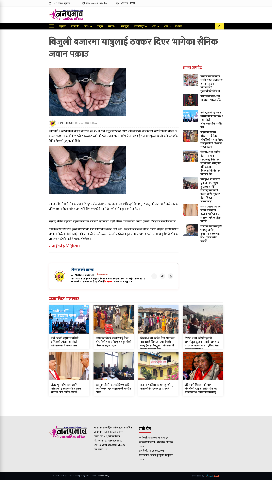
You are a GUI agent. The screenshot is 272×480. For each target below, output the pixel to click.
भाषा (154, 27)
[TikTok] (162, 276)
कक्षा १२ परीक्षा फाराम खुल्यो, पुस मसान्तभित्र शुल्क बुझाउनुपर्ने (157, 387)
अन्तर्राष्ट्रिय (139, 27)
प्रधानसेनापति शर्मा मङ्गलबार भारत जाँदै (210, 98)
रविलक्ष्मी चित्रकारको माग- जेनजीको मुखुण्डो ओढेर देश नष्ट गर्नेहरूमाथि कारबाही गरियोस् (201, 389)
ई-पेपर (178, 27)
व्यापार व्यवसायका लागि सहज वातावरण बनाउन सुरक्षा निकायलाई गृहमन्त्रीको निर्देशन (211, 84)
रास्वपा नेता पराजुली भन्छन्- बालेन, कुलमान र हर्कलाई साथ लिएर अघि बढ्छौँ (211, 234)
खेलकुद (125, 27)
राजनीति (75, 27)
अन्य (165, 27)
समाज (111, 27)
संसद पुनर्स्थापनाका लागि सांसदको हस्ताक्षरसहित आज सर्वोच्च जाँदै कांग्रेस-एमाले (210, 214)
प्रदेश (86, 27)
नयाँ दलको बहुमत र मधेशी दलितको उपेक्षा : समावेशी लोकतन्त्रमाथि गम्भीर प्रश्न (64, 342)
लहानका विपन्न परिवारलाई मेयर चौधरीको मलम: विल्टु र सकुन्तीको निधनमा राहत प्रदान (211, 140)
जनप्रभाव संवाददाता (65, 123)
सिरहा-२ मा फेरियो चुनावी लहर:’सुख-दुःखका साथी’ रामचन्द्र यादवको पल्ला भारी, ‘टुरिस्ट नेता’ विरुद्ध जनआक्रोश (210, 190)
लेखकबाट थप (102, 275)
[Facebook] (154, 276)
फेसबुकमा (108, 282)
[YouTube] (170, 276)
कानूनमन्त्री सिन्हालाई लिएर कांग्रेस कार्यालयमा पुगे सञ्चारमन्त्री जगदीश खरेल (114, 389)
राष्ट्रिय (100, 27)
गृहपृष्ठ (62, 27)
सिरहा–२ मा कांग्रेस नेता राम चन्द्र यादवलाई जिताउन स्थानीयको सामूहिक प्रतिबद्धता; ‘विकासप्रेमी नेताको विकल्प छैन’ (210, 163)
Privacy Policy (103, 475)
